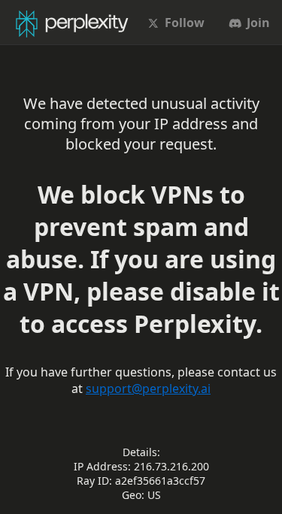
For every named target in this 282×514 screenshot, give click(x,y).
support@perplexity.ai (148, 388)
